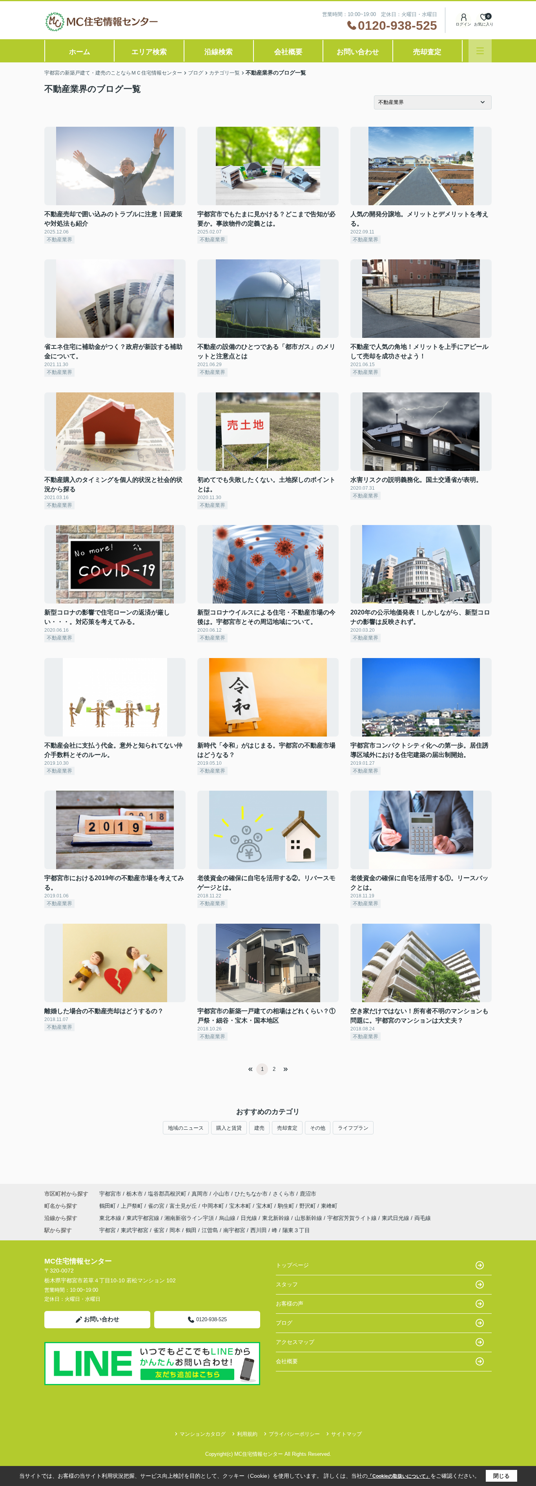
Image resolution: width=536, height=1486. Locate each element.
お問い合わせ (358, 52)
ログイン (463, 24)
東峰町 (329, 1206)
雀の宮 (157, 1206)
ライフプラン (353, 1128)
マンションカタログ (203, 1434)
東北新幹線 (276, 1218)
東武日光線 (396, 1218)
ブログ (284, 1323)
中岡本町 (214, 1206)
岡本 (175, 1230)
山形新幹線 (309, 1218)
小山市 (221, 1194)
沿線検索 (218, 52)
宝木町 (265, 1206)
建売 (259, 1128)
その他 (317, 1128)
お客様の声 (289, 1303)
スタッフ (287, 1284)
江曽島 (210, 1230)
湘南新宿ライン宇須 (189, 1218)
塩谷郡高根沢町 (167, 1194)
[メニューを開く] (480, 50)
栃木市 (134, 1194)
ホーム (79, 52)
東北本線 (111, 1218)
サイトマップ (346, 1434)
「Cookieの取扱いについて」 (399, 1476)
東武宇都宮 (134, 1230)
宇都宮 (107, 1230)
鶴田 (191, 1230)
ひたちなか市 (251, 1194)
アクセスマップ (295, 1342)
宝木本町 (241, 1206)
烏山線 (228, 1218)
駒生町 (287, 1206)
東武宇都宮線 (143, 1218)
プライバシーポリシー (294, 1434)
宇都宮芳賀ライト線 (352, 1218)
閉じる (501, 1476)
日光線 (250, 1218)
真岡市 (199, 1194)
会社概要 (288, 52)
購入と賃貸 (229, 1128)
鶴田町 (108, 1206)
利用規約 (247, 1434)
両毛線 (422, 1218)
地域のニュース (186, 1128)
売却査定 (427, 52)
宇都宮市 (110, 1194)
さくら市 (284, 1194)
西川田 (258, 1230)
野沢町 (308, 1206)
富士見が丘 (184, 1206)
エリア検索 (149, 52)
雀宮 (158, 1230)
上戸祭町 (132, 1206)
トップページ (292, 1265)
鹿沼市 (308, 1194)
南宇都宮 (234, 1230)
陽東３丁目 (296, 1230)
